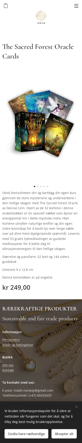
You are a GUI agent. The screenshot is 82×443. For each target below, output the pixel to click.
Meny (76, 5)
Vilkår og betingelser (17, 345)
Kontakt (8, 370)
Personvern (11, 339)
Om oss (8, 365)
